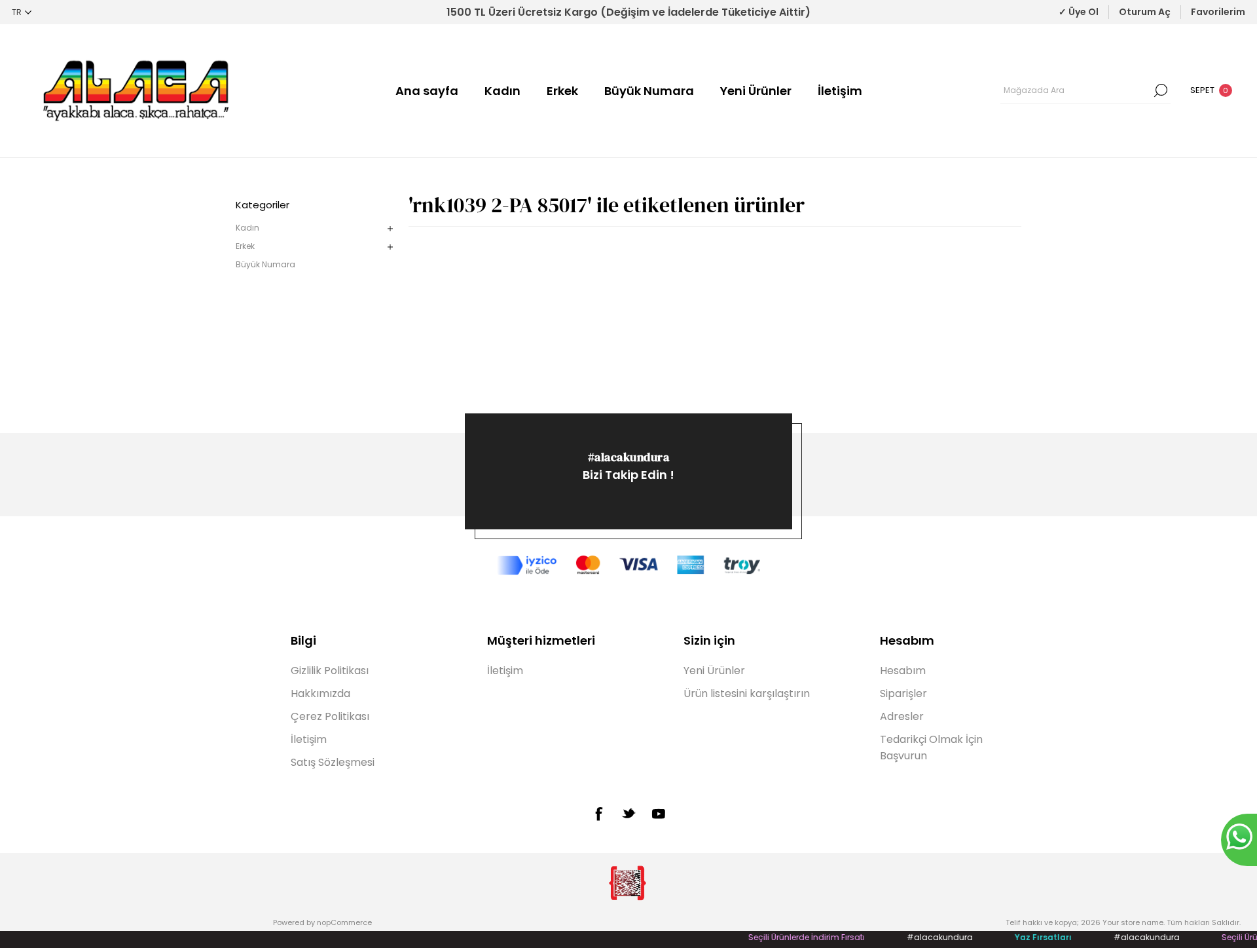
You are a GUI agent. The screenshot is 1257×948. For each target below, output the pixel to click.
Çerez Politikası (330, 716)
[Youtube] (659, 814)
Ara (1161, 90)
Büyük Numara (649, 91)
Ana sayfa (426, 91)
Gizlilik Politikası (330, 670)
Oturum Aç (1145, 11)
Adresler (902, 716)
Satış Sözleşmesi (332, 762)
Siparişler (903, 693)
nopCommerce (344, 922)
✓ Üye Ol (1079, 11)
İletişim (840, 91)
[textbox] (1075, 90)
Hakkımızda (320, 693)
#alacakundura (629, 457)
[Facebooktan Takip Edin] (598, 814)
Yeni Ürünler (756, 91)
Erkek (562, 91)
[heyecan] (628, 813)
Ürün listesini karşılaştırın (746, 693)
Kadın (502, 91)
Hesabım (903, 670)
